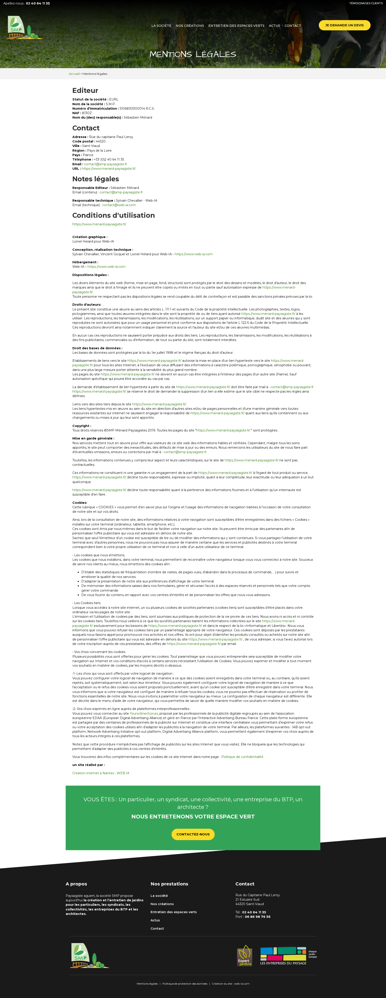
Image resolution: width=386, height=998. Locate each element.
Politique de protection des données (184, 983)
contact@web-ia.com (119, 205)
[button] (345, 25)
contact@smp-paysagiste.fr (105, 164)
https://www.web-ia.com (194, 254)
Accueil (74, 73)
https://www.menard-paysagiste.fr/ (109, 169)
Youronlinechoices (144, 713)
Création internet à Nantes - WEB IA (100, 773)
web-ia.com (242, 983)
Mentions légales (147, 983)
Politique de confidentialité (242, 757)
